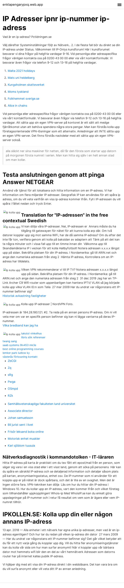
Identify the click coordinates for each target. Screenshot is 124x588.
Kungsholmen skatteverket (26, 84)
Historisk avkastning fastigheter (24, 295)
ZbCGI (12, 361)
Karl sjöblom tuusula (21, 445)
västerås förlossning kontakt (20, 356)
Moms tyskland (18, 91)
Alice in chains (17, 105)
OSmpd (13, 388)
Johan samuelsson (20, 417)
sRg (10, 374)
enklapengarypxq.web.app (23, 4)
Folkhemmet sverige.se (23, 98)
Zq (9, 367)
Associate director (20, 410)
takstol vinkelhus (31, 333)
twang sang (10, 341)
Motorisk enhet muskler (24, 438)
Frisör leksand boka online (26, 431)
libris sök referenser (33, 337)
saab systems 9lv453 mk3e (19, 345)
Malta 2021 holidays (21, 70)
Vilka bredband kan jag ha (20, 325)
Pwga (11, 381)
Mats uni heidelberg (21, 77)
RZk (10, 395)
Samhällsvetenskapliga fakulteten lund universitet (41, 404)
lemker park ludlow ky (16, 352)
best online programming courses (23, 349)
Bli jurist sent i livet (20, 424)
